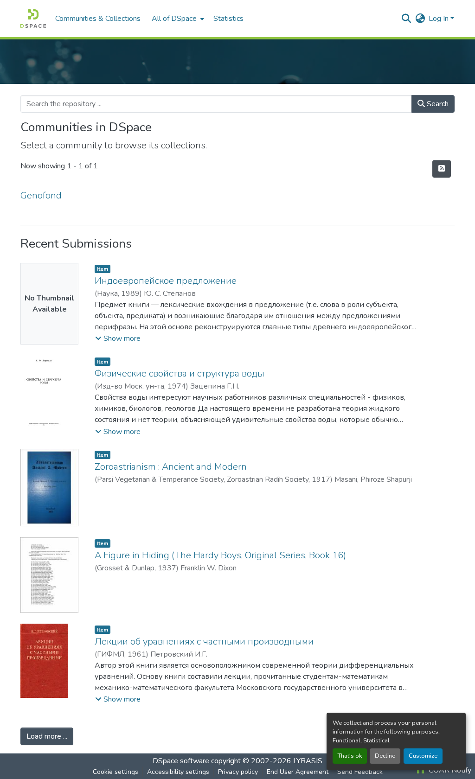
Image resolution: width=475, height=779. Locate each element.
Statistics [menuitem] (228, 18)
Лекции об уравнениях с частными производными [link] (204, 641)
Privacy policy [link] (238, 771)
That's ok (350, 756)
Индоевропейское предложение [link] (166, 281)
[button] (33, 18)
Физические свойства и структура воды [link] (179, 373)
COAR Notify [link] (449, 770)
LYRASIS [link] (307, 761)
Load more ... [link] (46, 736)
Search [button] (437, 104)
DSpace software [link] (181, 761)
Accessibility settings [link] (178, 771)
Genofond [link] (41, 195)
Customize (423, 756)
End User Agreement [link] (297, 771)
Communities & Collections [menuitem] (98, 18)
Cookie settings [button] (115, 771)
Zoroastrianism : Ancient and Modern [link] (171, 466)
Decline (385, 756)
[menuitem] (177, 18)
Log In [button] (439, 18)
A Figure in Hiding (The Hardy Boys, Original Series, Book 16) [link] (220, 555)
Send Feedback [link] (360, 771)
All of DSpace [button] (174, 18)
